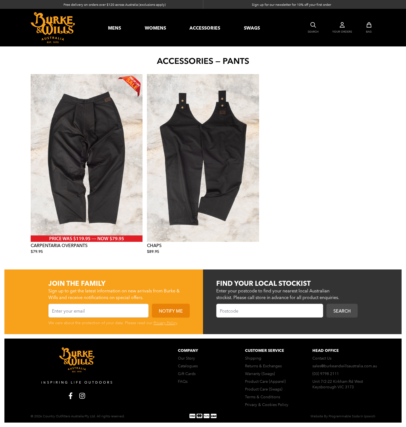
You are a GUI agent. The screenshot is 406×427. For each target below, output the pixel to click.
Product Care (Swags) (263, 389)
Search (342, 311)
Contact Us (321, 358)
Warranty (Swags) (260, 373)
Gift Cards (187, 373)
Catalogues (188, 365)
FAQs (183, 381)
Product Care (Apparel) (265, 381)
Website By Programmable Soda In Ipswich (342, 415)
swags (252, 28)
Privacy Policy (165, 322)
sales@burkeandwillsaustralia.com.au (344, 365)
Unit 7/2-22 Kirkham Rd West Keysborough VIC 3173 (337, 383)
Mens (114, 28)
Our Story (186, 358)
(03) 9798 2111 (325, 373)
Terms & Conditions (262, 396)
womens (155, 28)
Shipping (253, 358)
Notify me (171, 311)
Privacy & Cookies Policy (266, 404)
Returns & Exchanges (263, 365)
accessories (204, 28)
